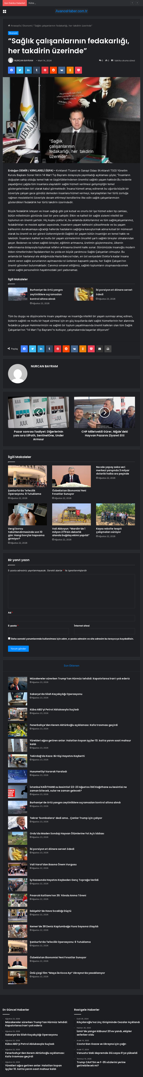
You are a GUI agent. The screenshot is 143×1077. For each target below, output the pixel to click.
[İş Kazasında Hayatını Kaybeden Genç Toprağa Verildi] (17, 884)
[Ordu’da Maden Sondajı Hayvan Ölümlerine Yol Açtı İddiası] (17, 838)
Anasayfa (15, 25)
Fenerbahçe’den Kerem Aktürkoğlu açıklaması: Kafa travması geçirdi (74, 725)
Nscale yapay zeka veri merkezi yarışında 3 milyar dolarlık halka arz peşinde (112, 470)
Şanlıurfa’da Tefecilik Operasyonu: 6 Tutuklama (24, 492)
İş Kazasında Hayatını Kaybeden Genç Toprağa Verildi (64, 880)
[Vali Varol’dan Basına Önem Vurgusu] (17, 869)
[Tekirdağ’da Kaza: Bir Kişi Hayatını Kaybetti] (17, 760)
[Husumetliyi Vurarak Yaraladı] (17, 776)
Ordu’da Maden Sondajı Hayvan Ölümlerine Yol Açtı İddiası (67, 833)
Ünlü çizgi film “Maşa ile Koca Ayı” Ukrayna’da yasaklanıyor (67, 973)
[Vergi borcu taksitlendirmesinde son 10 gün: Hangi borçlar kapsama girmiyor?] (27, 514)
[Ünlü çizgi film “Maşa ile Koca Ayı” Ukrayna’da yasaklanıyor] (17, 977)
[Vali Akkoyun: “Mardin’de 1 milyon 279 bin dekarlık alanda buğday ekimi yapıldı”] (71, 514)
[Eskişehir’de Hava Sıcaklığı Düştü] (17, 915)
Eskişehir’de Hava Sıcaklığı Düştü (50, 911)
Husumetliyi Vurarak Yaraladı (48, 771)
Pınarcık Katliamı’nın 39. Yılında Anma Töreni (58, 895)
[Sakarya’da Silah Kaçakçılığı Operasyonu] (17, 698)
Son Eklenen (71, 665)
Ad (10, 612)
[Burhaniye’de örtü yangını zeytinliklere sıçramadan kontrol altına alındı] (17, 294)
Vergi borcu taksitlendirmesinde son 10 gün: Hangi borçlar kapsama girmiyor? (26, 533)
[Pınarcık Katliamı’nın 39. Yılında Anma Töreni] (17, 900)
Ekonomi (27, 25)
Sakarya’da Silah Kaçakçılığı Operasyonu (56, 694)
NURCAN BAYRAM (23, 60)
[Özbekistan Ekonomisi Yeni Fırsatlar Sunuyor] (71, 476)
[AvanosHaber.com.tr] (71, 11)
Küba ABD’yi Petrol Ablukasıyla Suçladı (49, 3)
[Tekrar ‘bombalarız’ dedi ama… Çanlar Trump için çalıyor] (17, 822)
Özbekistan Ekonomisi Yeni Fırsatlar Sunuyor (69, 492)
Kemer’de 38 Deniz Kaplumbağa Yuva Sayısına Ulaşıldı (64, 926)
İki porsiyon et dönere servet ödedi (52, 849)
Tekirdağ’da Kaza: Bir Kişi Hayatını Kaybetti (57, 756)
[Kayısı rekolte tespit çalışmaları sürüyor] (115, 514)
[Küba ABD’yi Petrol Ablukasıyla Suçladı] (17, 714)
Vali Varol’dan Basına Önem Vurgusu (53, 864)
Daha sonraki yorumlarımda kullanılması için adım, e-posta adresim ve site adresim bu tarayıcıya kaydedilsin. (72, 638)
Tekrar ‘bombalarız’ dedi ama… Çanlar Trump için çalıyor (66, 818)
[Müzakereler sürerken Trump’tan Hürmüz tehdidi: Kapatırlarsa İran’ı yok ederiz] (17, 683)
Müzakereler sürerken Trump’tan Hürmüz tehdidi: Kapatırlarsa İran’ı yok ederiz (80, 678)
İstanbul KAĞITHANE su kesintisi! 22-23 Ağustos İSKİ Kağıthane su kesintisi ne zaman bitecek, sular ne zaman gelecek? (78, 788)
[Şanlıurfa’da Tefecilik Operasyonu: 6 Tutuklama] (27, 476)
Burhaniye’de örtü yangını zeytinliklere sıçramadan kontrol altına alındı (46, 294)
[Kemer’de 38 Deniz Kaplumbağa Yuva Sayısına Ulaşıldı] (17, 931)
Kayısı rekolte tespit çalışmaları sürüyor (109, 530)
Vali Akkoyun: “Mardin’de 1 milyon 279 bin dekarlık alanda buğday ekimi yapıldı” (70, 532)
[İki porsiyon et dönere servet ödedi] (83, 294)
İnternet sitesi (82, 625)
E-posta (13, 625)
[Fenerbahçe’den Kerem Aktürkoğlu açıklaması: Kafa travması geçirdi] (17, 729)
